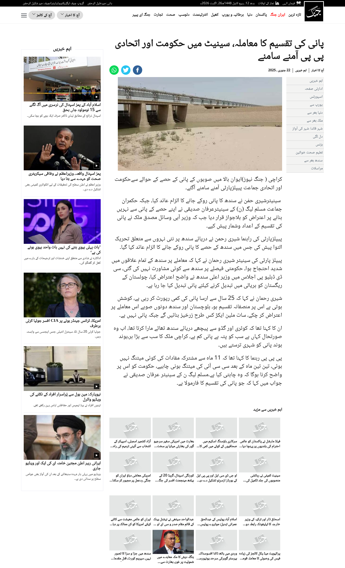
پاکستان (261, 14)
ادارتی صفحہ (314, 89)
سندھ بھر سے (313, 160)
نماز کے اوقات (266, 3)
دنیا (249, 14)
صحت (170, 14)
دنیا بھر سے (315, 113)
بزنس (319, 144)
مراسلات (317, 168)
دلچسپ (183, 14)
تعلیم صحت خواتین (309, 152)
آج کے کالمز (44, 15)
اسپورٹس (316, 97)
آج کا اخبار (72, 15)
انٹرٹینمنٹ (200, 14)
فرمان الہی (288, 3)
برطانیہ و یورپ (233, 14)
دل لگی (318, 137)
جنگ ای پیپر (141, 14)
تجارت (158, 14)
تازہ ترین (294, 14)
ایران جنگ (277, 14)
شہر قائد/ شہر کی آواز (307, 129)
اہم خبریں (301, 70)
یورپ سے (316, 105)
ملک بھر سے (315, 121)
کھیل (214, 14)
